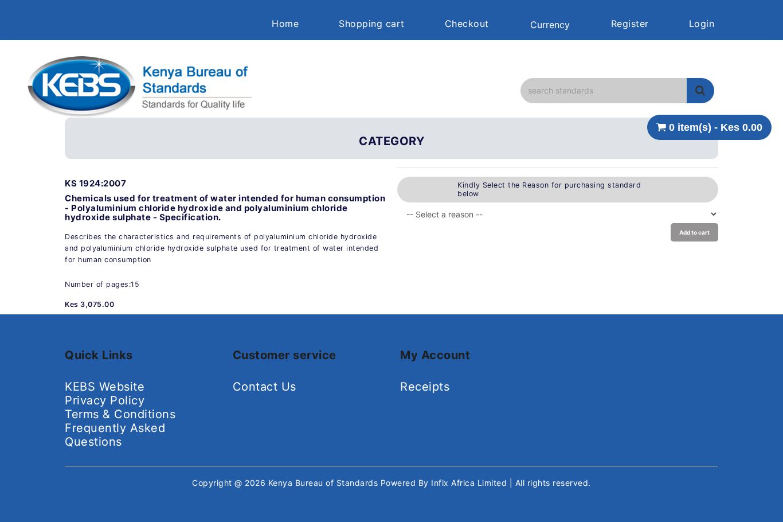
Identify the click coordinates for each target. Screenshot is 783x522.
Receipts (424, 387)
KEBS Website (104, 387)
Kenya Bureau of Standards (324, 483)
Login (702, 23)
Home (285, 23)
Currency (550, 24)
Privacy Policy (104, 400)
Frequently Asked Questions (115, 435)
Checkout (467, 23)
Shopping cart (372, 23)
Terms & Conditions (120, 414)
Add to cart (694, 232)
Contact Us (264, 387)
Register (630, 23)
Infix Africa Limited (470, 483)
